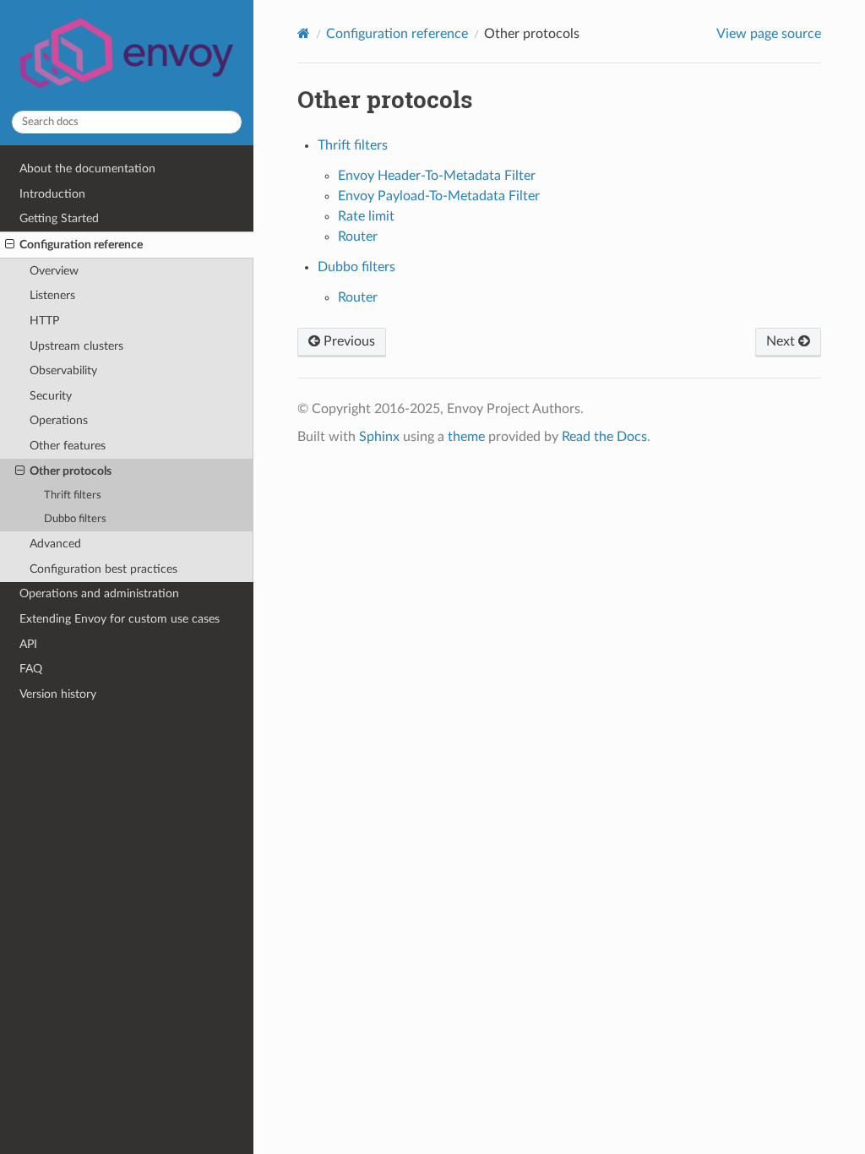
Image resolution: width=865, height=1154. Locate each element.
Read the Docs (604, 437)
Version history (57, 694)
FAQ (30, 668)
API (28, 644)
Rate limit (366, 216)
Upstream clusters (76, 346)
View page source (768, 34)
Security (51, 395)
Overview (54, 270)
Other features (68, 445)
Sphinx (379, 437)
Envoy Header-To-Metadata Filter (437, 175)
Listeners (52, 295)
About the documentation (87, 168)
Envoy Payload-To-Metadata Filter (439, 196)
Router (358, 236)
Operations (59, 420)
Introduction (52, 194)
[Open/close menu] (9, 245)
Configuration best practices (103, 569)
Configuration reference (81, 244)
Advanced (55, 543)
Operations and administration (99, 593)
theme (466, 437)
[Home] (303, 33)
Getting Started (59, 218)
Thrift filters (72, 495)
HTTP (44, 320)
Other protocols (71, 471)
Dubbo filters (75, 519)
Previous (347, 341)
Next (782, 341)
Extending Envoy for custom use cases (119, 618)
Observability (63, 370)
